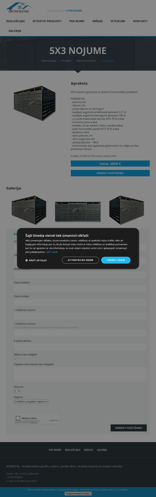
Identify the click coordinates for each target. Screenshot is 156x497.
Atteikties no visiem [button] (80, 260)
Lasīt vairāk (51, 251)
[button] (36, 260)
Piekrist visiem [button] (116, 260)
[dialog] (78, 248)
